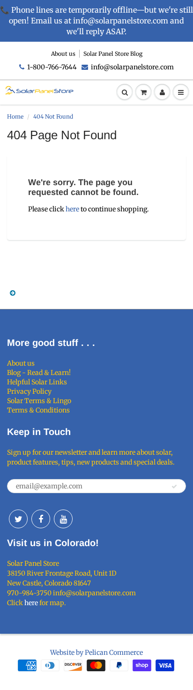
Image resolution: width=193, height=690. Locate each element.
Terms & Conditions (38, 410)
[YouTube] (63, 519)
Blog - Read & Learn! (39, 372)
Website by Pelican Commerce (96, 652)
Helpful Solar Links (37, 382)
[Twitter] (18, 519)
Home (15, 116)
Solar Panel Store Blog (112, 53)
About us (63, 53)
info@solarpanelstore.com (132, 67)
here (72, 209)
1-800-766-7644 (52, 67)
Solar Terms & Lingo (39, 401)
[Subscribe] (174, 486)
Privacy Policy (29, 391)
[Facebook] (40, 519)
